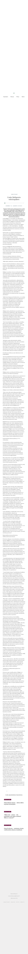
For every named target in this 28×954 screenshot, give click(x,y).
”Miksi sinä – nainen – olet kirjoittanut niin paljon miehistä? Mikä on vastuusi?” (12, 816)
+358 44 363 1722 (13, 898)
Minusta (12, 96)
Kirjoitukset (5, 96)
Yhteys (17, 96)
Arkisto (23, 96)
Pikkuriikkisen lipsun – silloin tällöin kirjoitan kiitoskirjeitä (14, 803)
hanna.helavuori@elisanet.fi (14, 896)
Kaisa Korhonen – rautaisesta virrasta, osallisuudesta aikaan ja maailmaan (14, 829)
